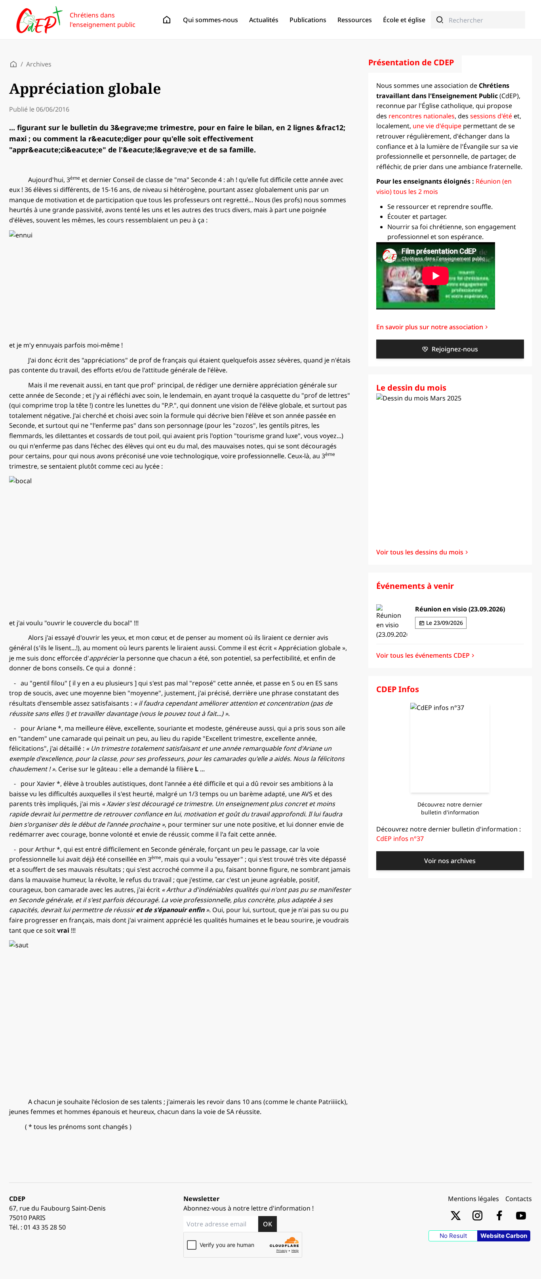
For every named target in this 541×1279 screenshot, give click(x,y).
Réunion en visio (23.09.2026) (460, 609)
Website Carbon (503, 1235)
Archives (38, 64)
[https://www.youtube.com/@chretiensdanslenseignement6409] (521, 1215)
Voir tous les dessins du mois (419, 552)
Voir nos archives (450, 860)
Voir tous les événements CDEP (423, 655)
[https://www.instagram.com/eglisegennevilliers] (477, 1215)
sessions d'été (491, 116)
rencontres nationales (422, 116)
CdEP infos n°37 (400, 838)
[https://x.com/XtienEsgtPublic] (456, 1215)
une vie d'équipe (437, 125)
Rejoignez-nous (455, 349)
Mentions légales (473, 1198)
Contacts (518, 1198)
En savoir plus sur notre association (429, 327)
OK (267, 1224)
